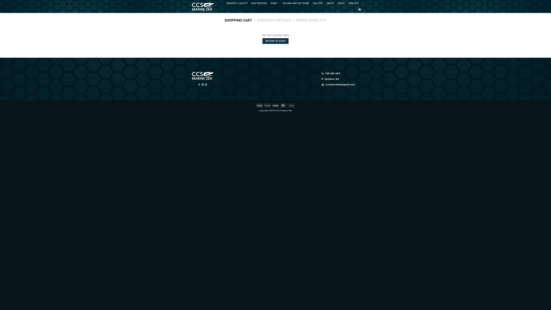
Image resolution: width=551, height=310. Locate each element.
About (330, 3)
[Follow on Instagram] (202, 84)
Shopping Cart (238, 20)
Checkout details (274, 20)
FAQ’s (341, 3)
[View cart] (359, 10)
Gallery (318, 3)
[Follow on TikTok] (206, 84)
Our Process (259, 3)
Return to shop (275, 40)
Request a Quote (237, 3)
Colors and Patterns (296, 3)
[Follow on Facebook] (199, 84)
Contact (353, 3)
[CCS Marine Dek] (204, 6)
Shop (274, 3)
